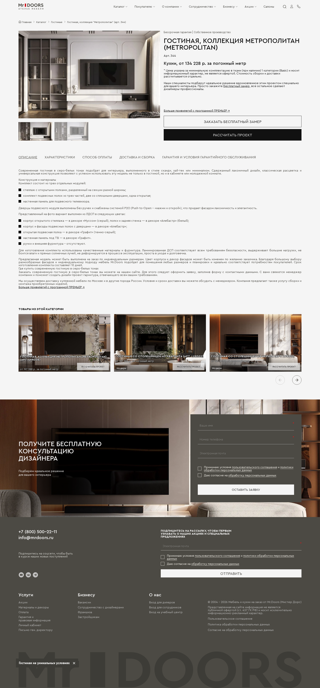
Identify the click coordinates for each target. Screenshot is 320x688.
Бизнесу (229, 6)
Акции (249, 6)
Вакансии (84, 602)
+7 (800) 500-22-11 (38, 531)
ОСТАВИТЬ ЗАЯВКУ (246, 489)
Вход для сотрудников (165, 607)
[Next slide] (296, 380)
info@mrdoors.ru (36, 537)
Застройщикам (88, 616)
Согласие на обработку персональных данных (241, 629)
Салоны (269, 6)
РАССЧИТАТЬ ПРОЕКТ (232, 135)
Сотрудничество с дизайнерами (101, 607)
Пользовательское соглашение (230, 618)
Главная (26, 22)
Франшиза (85, 612)
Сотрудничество (201, 6)
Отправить (231, 573)
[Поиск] (284, 6)
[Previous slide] (280, 380)
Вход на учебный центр (166, 612)
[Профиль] (291, 6)
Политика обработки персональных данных (239, 624)
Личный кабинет (30, 625)
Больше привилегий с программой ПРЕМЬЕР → (197, 110)
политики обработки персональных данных (248, 469)
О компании (170, 6)
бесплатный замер (236, 85)
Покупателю (143, 6)
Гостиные (56, 22)
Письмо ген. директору (36, 630)
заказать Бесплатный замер (232, 121)
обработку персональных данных (252, 475)
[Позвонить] (298, 6)
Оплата (24, 612)
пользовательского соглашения (254, 467)
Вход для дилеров (162, 602)
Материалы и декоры (34, 607)
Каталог (119, 6)
